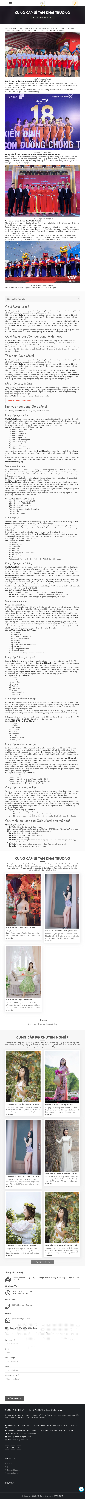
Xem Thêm (9, 938)
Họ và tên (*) (10, 1340)
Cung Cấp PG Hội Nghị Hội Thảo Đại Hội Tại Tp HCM (23, 1245)
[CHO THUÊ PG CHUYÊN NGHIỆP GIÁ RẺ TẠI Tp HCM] (62, 901)
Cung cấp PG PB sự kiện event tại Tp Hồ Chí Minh (62, 1173)
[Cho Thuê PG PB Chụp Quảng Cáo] (23, 900)
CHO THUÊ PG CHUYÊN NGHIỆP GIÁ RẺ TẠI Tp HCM (62, 931)
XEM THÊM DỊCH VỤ (42, 1262)
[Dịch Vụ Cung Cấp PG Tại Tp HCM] (62, 1077)
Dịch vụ (49, 17)
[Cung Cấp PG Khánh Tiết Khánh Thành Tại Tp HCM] (62, 1217)
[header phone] (75, 3)
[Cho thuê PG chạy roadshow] (23, 972)
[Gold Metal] (42, 3)
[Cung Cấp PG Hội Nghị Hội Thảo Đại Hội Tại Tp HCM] (23, 1218)
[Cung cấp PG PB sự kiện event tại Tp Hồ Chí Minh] (62, 1146)
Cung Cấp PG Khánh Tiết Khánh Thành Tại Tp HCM (62, 1245)
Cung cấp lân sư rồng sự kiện (21, 787)
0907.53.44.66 (18, 1305)
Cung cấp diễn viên (15, 465)
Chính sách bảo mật (13, 1470)
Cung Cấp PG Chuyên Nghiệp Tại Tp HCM (23, 1104)
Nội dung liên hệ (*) (12, 1375)
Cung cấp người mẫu (16, 414)
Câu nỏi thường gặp (16, 298)
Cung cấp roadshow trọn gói (20, 743)
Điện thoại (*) (10, 1358)
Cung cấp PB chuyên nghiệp (20, 698)
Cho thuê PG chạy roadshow (19, 1000)
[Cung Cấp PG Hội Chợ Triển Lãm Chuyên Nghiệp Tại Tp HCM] (23, 1147)
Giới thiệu (10, 1464)
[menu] (10, 3)
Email (7, 1349)
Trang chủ (39, 17)
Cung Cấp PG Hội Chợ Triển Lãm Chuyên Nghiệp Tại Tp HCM (23, 1176)
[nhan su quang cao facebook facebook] (7, 1447)
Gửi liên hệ (13, 1398)
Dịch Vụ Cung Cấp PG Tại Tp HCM (59, 1105)
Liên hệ (9, 1467)
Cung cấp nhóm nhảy (17, 600)
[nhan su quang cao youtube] (13, 1447)
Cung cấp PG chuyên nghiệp (20, 656)
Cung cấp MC (13, 517)
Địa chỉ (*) (9, 1366)
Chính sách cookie (13, 1473)
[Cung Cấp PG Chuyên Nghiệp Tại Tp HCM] (23, 1076)
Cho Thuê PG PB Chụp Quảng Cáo (20, 928)
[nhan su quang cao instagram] (19, 1447)
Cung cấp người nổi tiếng (19, 562)
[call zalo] (81, 1489)
